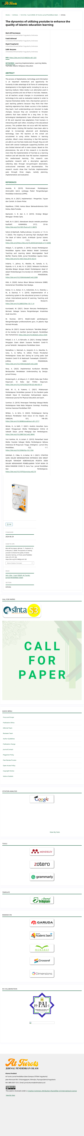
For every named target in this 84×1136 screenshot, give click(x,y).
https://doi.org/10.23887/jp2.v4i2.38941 (20, 434)
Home (8, 15)
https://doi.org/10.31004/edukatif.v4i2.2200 (22, 364)
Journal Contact (8, 749)
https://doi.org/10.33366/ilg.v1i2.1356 (19, 450)
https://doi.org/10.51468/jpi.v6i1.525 (22, 58)
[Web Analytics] (36, 832)
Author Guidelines (9, 739)
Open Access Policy (9, 765)
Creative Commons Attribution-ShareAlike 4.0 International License (52, 1091)
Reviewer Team (8, 733)
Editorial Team (7, 728)
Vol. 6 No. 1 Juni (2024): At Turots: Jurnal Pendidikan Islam (39, 15)
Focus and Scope (8, 717)
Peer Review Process (9, 760)
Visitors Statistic (8, 776)
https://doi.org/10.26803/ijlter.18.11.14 (20, 304)
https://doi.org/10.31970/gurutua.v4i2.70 (21, 472)
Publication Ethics (8, 723)
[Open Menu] (3, 3)
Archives (15, 15)
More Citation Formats (14, 563)
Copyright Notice (8, 771)
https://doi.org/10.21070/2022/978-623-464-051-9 (24, 385)
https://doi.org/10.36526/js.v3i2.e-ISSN (33, 335)
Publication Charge (9, 744)
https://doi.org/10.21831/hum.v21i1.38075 (21, 227)
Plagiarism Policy (8, 755)
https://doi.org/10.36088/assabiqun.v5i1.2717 (22, 421)
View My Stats (55, 832)
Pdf (10, 524)
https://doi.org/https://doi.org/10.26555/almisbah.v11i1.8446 (28, 243)
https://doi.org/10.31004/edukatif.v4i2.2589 (22, 277)
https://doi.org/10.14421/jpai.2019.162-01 (21, 259)
